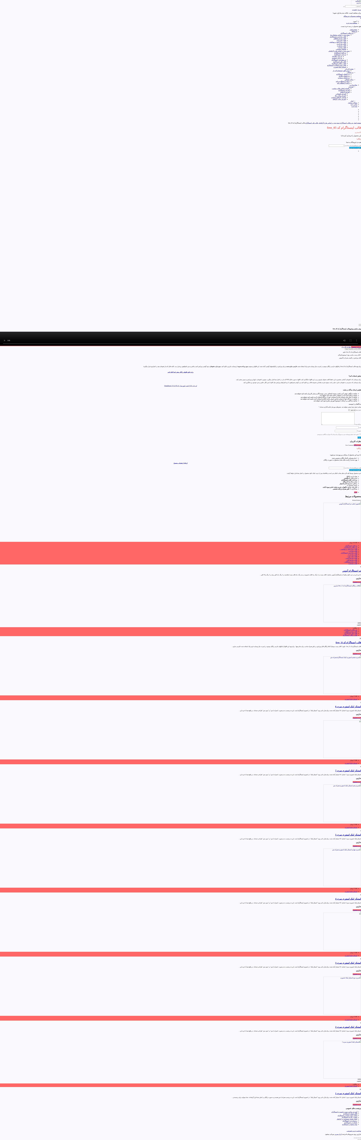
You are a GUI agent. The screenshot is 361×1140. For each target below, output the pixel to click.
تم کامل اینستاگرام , (351, 546)
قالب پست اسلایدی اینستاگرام (336, 65)
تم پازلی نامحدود (337, 58)
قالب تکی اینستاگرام (339, 62)
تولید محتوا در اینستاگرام (349, 1124)
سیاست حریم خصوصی (354, 1131)
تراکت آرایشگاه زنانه (343, 83)
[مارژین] (356, 5)
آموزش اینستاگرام (344, 90)
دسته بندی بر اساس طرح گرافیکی (339, 51)
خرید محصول (357, 582)
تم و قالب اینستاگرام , (350, 547)
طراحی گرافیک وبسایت (338, 97)
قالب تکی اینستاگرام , (350, 633)
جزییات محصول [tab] (356, 347)
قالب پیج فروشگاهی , (350, 562)
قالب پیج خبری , (352, 554)
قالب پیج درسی (341, 40)
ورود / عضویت (356, 10)
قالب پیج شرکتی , (351, 560)
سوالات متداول (352, 103)
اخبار (351, 101)
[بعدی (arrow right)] (358, 1139)
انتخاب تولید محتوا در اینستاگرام (347, 1115)
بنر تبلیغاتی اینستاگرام (343, 74)
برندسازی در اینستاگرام (350, 1121)
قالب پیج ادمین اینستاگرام (338, 37)
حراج (355, 492)
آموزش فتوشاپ (341, 94)
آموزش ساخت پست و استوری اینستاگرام (344, 1112)
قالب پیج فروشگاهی (339, 38)
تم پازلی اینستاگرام (340, 54)
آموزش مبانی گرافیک (339, 99)
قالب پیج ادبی (342, 47)
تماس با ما (354, 104)
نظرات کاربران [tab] (346, 347)
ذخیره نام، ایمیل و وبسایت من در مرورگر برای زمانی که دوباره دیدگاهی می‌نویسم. (338, 434)
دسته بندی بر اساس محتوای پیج (340, 35)
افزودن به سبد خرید (355, 147)
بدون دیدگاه (357, 445)
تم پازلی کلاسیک (337, 56)
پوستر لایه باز (349, 69)
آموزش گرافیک (345, 92)
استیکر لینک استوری (339, 67)
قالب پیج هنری (341, 45)
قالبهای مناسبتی (341, 49)
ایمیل (359, 431)
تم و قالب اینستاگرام (347, 33)
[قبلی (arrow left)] (360, 1139)
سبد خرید (354, 106)
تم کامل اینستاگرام (340, 53)
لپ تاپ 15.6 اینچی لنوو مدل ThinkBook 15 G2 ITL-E (180, 386)
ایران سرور (338, 1134)
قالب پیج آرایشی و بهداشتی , (348, 549)
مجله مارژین (353, 85)
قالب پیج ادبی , (352, 551)
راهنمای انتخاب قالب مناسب (341, 88)
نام (360, 427)
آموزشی (350, 87)
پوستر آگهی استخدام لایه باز (341, 70)
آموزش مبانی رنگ (340, 95)
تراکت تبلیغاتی (349, 79)
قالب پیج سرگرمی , (351, 558)
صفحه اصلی (353, 29)
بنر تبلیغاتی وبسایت (344, 78)
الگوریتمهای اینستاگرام (350, 1114)
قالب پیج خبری (341, 44)
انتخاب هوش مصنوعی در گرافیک (347, 1119)
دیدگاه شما (357, 424)
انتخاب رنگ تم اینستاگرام (349, 1117)
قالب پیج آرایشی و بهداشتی (337, 42)
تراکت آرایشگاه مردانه (343, 81)
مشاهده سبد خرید (351, 23)
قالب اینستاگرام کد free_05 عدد (353, 145)
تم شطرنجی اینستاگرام (339, 60)
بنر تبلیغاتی (350, 72)
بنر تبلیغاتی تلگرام (344, 76)
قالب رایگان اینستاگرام (339, 63)
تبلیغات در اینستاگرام (350, 1122)
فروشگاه (354, 31)
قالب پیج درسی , (352, 556)
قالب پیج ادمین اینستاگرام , (349, 553)
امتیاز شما (358, 410)
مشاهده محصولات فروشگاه (352, 16)
